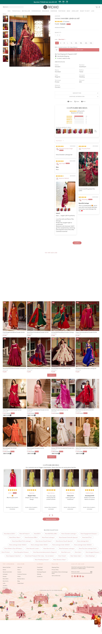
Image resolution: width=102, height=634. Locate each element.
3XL (81, 43)
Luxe (92, 11)
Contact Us (39, 576)
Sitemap (39, 574)
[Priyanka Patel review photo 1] (88, 169)
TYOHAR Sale (16, 11)
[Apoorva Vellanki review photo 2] (57, 209)
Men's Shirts (5, 578)
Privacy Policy (55, 569)
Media (19, 576)
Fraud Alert (40, 567)
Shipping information (77, 96)
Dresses (4, 576)
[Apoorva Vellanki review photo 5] (68, 209)
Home (4, 14)
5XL (91, 43)
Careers (19, 572)
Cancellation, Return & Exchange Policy (60, 572)
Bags (68, 11)
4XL (86, 43)
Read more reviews (51, 519)
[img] (59, 146)
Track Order (40, 569)
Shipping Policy (55, 567)
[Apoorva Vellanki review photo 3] (61, 209)
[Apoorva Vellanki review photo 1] (65, 195)
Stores (19, 569)
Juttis (4, 583)
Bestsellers (26, 11)
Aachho (57, 16)
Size (56, 39)
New (9, 11)
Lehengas (5, 574)
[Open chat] (99, 625)
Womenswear (36, 11)
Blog (18, 581)
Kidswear (54, 11)
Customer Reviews (21, 574)
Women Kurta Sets (7, 572)
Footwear (61, 11)
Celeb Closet (20, 583)
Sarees (4, 569)
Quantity (58, 32)
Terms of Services (56, 575)
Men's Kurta (5, 581)
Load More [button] (77, 243)
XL (71, 43)
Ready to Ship (85, 11)
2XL (76, 43)
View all (52, 375)
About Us (19, 567)
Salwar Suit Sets (6, 567)
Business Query (21, 578)
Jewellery (75, 11)
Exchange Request (41, 572)
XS (57, 43)
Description (77, 93)
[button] (59, 21)
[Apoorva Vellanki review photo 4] (65, 209)
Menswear (45, 11)
